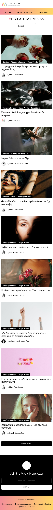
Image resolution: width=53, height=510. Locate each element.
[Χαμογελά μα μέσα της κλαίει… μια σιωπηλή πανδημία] (26, 408)
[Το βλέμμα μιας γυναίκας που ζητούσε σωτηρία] (26, 230)
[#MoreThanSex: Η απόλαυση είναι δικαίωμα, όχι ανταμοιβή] (26, 184)
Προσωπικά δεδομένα (42, 504)
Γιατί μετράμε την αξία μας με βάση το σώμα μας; (26, 290)
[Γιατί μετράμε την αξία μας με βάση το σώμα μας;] (26, 273)
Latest (9, 12)
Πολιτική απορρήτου (23, 504)
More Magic (26, 444)
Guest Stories (36, 108)
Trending (42, 12)
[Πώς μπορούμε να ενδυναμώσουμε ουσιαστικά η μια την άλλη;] (26, 362)
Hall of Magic (25, 12)
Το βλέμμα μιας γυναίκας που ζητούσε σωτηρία (25, 247)
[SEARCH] (44, 4)
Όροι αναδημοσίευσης (26, 507)
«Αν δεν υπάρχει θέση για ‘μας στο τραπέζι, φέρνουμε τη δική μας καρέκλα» (23, 334)
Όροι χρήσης (7, 504)
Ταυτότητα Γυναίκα (18, 62)
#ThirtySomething (18, 154)
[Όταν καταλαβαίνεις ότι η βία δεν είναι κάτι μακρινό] (26, 95)
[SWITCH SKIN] (39, 4)
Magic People (33, 62)
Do (28, 154)
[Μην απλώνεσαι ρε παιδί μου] (26, 141)
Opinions (6, 62)
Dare (13, 197)
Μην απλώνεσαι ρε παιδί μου (16, 158)
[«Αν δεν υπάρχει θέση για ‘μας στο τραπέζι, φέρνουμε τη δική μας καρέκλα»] (26, 316)
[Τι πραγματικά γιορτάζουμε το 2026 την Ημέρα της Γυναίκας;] (26, 49)
